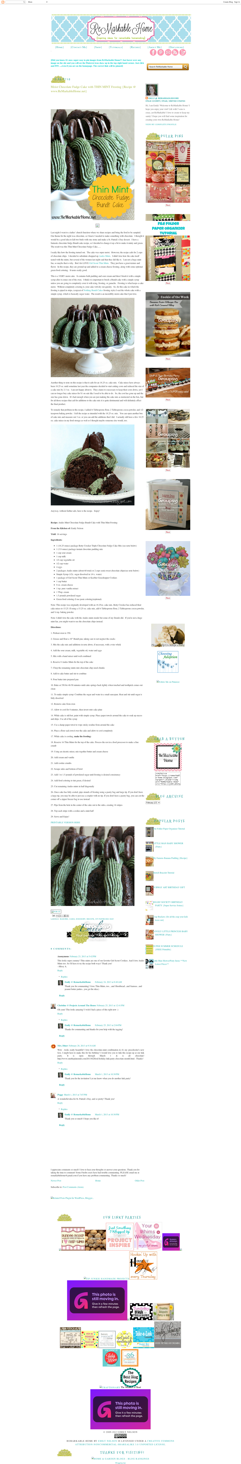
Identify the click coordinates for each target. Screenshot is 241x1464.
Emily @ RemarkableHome (78, 982)
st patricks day (104, 919)
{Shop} (98, 47)
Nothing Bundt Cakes (93, 290)
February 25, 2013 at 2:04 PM (108, 1025)
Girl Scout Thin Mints (99, 263)
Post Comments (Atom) (73, 1186)
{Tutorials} (116, 47)
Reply (60, 970)
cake (72, 919)
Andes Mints (104, 255)
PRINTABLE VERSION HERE (65, 822)
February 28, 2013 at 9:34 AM (82, 1045)
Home (98, 1180)
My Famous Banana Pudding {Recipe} (170, 858)
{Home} (59, 47)
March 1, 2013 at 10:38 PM (107, 1074)
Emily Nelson (107, 1440)
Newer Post (56, 1180)
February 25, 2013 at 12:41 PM (110, 1005)
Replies (64, 976)
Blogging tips (120, 1463)
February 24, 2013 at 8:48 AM (108, 981)
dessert (80, 919)
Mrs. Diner (62, 1045)
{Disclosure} (176, 47)
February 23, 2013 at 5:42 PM (83, 956)
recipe (90, 919)
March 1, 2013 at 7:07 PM (75, 1094)
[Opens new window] (92, 219)
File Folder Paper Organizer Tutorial (169, 828)
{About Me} (154, 47)
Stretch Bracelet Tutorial (163, 872)
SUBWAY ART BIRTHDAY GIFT (169, 887)
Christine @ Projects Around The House (76, 1005)
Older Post (139, 1180)
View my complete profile (161, 124)
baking (64, 919)
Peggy (60, 1094)
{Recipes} (135, 47)
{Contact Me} (78, 47)
